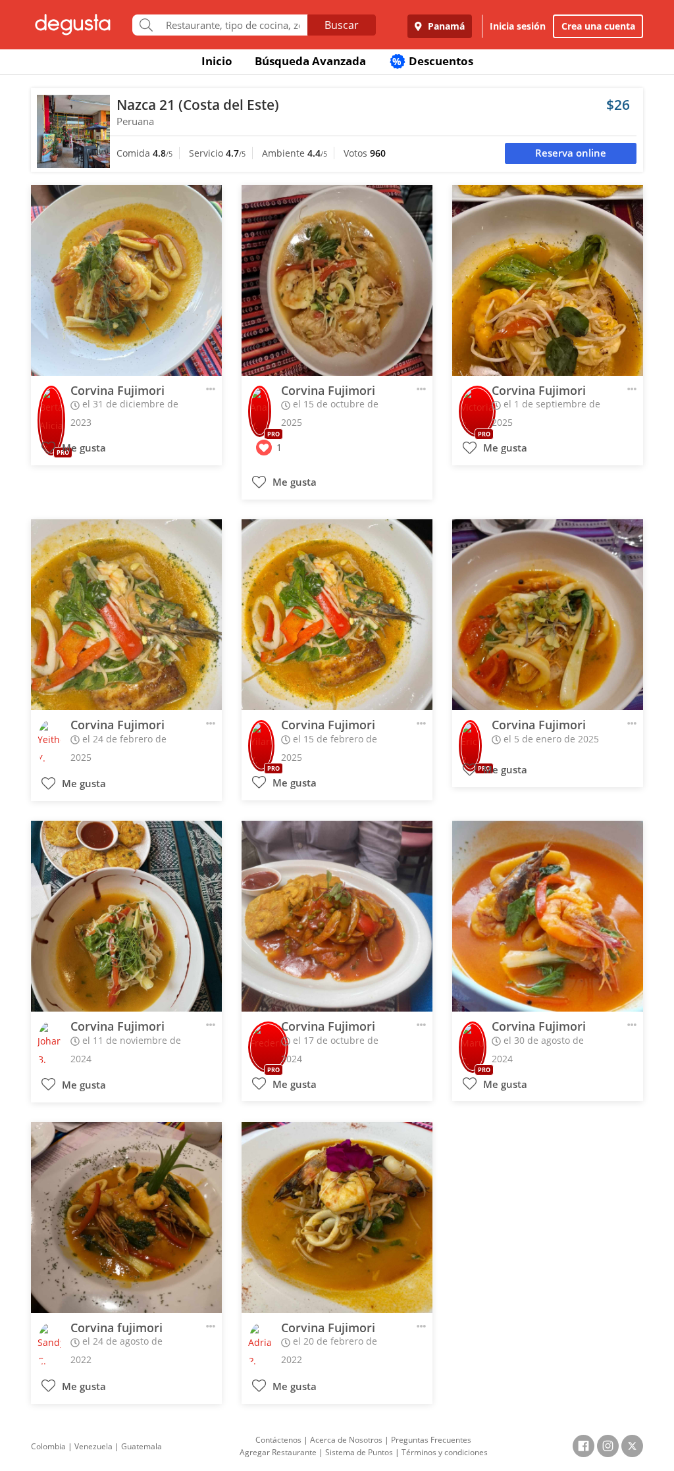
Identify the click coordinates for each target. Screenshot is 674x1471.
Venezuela (93, 1446)
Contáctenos (278, 1439)
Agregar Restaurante (278, 1452)
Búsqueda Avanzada (310, 60)
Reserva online (570, 153)
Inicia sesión (518, 26)
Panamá (445, 26)
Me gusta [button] (82, 448)
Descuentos (432, 60)
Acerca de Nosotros (346, 1439)
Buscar (341, 25)
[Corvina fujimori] (126, 1217)
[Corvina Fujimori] (126, 280)
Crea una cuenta (598, 26)
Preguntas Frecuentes (431, 1439)
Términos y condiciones (445, 1452)
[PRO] (51, 402)
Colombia (48, 1446)
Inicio (216, 60)
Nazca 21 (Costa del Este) (198, 104)
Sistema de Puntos (359, 1452)
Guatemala (141, 1446)
